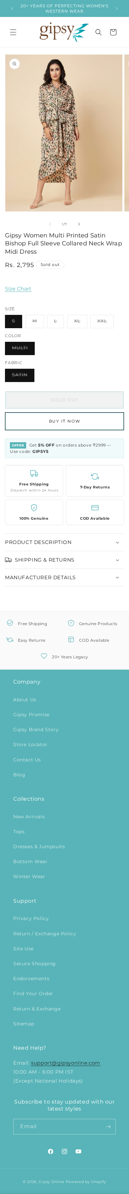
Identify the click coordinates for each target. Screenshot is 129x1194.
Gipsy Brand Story (36, 729)
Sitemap (23, 1024)
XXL (105, 323)
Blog (19, 775)
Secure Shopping (34, 964)
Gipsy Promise (31, 715)
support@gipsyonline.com (65, 1063)
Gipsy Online (51, 1181)
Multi (23, 349)
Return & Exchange (37, 1009)
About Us (24, 700)
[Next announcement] (116, 8)
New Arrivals (29, 817)
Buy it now (64, 421)
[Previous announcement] (12, 8)
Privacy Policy (31, 918)
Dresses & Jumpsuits (39, 847)
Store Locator (30, 744)
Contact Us (27, 760)
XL (80, 323)
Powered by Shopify (86, 1181)
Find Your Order (33, 993)
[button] (13, 32)
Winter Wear (29, 876)
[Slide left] (50, 224)
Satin (23, 376)
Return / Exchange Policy (44, 934)
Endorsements (31, 979)
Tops (18, 832)
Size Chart (18, 289)
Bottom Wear (30, 861)
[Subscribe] (108, 1126)
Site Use (23, 949)
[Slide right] (79, 224)
